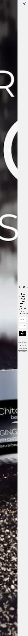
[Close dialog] (25, 3)
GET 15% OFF (23, 333)
